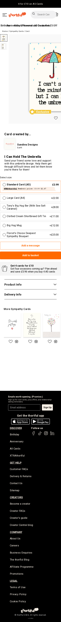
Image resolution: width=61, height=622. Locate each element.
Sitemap (15, 490)
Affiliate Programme (22, 566)
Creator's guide (19, 517)
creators (16, 497)
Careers (14, 545)
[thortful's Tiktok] (40, 434)
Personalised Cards (33, 25)
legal (14, 580)
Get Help (16, 462)
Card (27, 31)
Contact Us (16, 483)
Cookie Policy (18, 601)
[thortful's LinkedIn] (52, 434)
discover (16, 428)
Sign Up (47, 407)
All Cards (15, 448)
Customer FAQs (19, 469)
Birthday (5, 25)
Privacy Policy (18, 594)
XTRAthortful (17, 455)
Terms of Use (18, 587)
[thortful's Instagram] (46, 434)
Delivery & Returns (21, 476)
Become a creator (20, 503)
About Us (15, 538)
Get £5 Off (51, 25)
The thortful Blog (19, 559)
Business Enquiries (21, 552)
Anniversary (17, 441)
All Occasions (42, 25)
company (16, 532)
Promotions (16, 573)
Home (5, 31)
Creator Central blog (21, 525)
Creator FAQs (17, 510)
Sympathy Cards (16, 31)
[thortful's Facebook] (33, 434)
